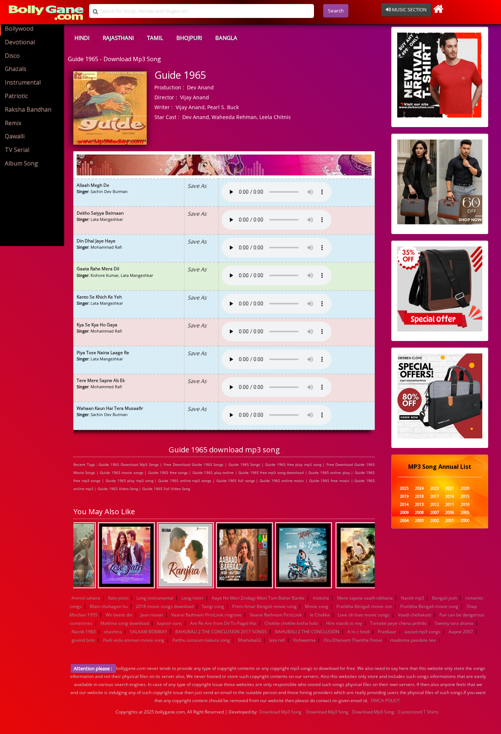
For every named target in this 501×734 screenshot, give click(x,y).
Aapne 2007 (461, 632)
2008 (419, 512)
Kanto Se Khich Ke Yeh (99, 297)
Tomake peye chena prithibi (398, 623)
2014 (404, 504)
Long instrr (193, 598)
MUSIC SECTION (409, 9)
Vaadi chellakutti (414, 615)
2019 (404, 496)
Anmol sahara (86, 598)
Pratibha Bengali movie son (364, 606)
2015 (465, 496)
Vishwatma (304, 640)
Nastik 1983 (84, 632)
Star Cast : (166, 117)
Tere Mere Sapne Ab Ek (101, 380)
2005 (465, 512)
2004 (404, 520)
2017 (434, 496)
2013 (419, 504)
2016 (449, 496)
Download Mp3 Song (280, 712)
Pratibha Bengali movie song (429, 606)
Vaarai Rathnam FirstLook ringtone (206, 615)
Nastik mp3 (412, 598)
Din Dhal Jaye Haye (96, 241)
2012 (434, 504)
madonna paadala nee (413, 640)
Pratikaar (387, 632)
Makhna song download (124, 623)
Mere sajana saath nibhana (365, 598)
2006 (449, 512)
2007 (434, 512)
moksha (321, 598)
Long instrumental (154, 598)
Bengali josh (444, 598)
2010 (465, 504)
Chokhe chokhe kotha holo (291, 623)
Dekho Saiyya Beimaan (100, 213)
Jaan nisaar (151, 615)
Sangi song (213, 606)
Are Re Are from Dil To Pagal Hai (223, 623)
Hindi (81, 37)
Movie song (316, 606)
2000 (465, 520)
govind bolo (83, 640)
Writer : (163, 107)
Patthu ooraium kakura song (201, 640)
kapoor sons (169, 623)
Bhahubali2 (249, 640)
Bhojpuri (189, 37)
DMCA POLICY (385, 700)
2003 (419, 520)
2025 (404, 488)
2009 (404, 512)
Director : (165, 97)
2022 (434, 488)
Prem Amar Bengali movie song (264, 606)
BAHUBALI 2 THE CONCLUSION (307, 632)
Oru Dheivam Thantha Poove (352, 640)
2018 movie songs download (165, 606)
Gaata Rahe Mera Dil (98, 269)
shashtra (113, 632)
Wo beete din (119, 615)
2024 (419, 488)
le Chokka (320, 615)
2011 (449, 504)
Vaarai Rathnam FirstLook (276, 615)
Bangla (226, 37)
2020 (465, 488)
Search (336, 10)
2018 (419, 496)
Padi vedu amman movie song (133, 640)
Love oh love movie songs (364, 615)
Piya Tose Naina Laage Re (103, 352)
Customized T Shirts (418, 712)
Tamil (155, 37)
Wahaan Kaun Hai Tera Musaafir (110, 408)
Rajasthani (118, 37)
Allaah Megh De (93, 185)
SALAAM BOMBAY (148, 632)
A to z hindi (358, 632)
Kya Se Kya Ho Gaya (97, 325)
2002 (434, 520)
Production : (169, 87)
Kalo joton (118, 598)
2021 (449, 488)
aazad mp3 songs (422, 632)
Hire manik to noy (344, 623)
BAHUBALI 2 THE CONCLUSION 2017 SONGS (221, 632)
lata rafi (277, 640)
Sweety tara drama (454, 623)
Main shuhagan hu (109, 606)
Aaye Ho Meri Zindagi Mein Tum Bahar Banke (258, 598)
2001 (449, 520)
